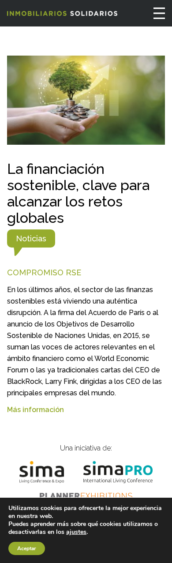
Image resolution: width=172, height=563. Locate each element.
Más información (35, 409)
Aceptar (26, 548)
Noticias (31, 238)
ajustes (76, 532)
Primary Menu (159, 13)
